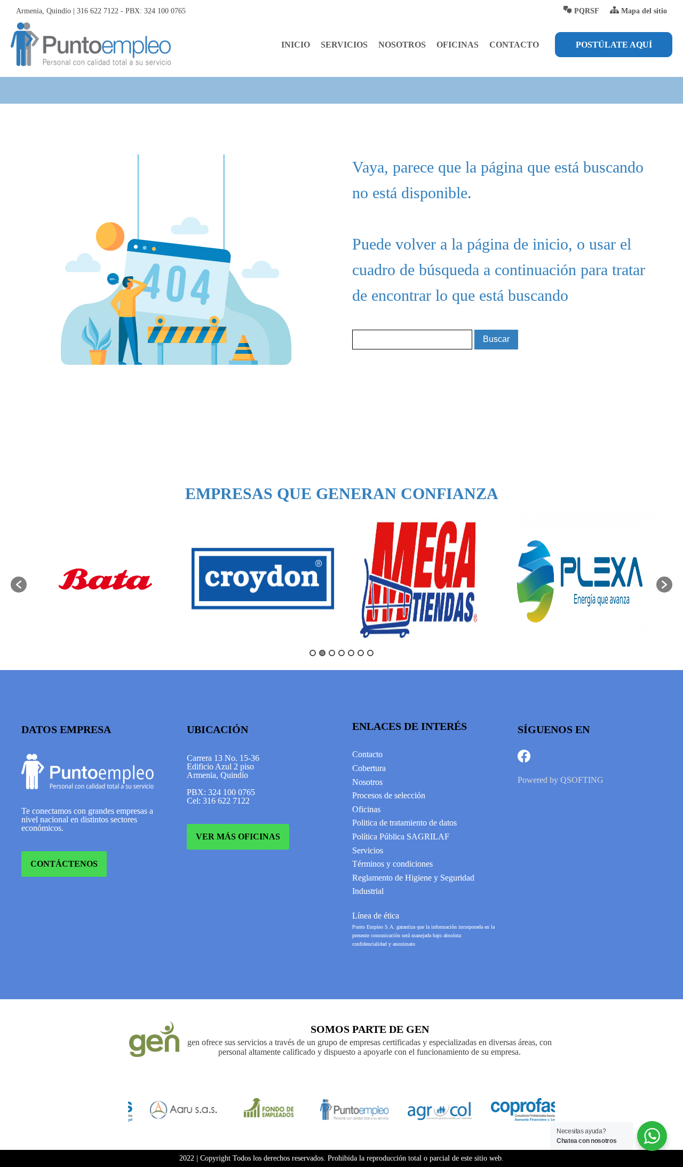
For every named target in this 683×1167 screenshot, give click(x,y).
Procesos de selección (388, 795)
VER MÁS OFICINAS (238, 836)
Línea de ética (375, 915)
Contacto (514, 44)
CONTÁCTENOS (64, 863)
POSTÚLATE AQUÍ (614, 44)
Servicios (344, 44)
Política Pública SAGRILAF (400, 836)
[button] (19, 585)
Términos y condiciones (392, 863)
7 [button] (370, 653)
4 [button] (341, 653)
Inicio (295, 44)
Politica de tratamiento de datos (404, 822)
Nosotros (402, 44)
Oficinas (457, 44)
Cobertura (369, 768)
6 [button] (361, 653)
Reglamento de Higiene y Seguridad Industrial (413, 884)
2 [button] (322, 653)
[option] (105, 579)
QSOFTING (581, 779)
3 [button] (332, 653)
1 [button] (312, 653)
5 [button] (351, 653)
